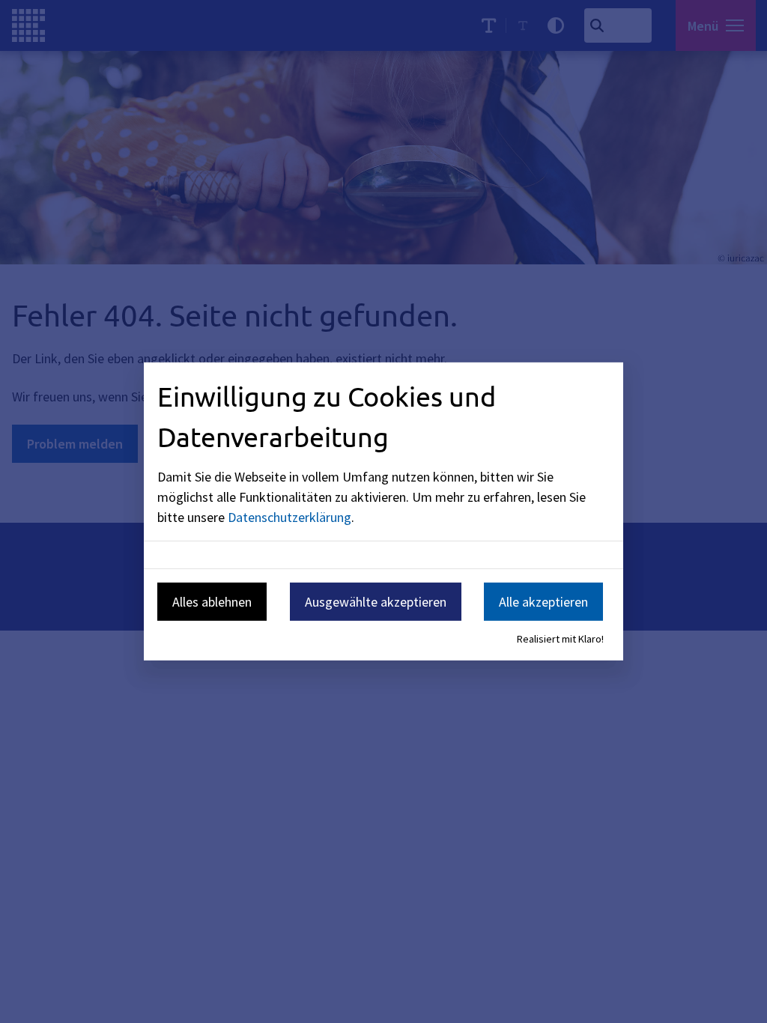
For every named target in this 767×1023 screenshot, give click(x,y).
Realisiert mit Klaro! (560, 639)
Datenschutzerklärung (289, 516)
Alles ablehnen (212, 601)
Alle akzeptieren (543, 601)
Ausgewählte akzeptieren (375, 601)
